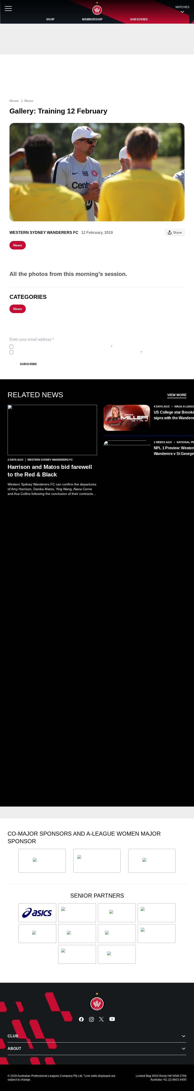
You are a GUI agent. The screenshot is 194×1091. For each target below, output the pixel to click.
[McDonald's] (117, 933)
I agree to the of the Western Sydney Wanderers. (63, 347)
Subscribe (28, 364)
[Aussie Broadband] (77, 912)
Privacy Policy (46, 347)
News (28, 101)
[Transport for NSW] (77, 954)
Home (14, 101)
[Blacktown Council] (156, 912)
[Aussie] (117, 912)
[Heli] (37, 933)
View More (176, 395)
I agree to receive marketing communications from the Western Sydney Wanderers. (78, 352)
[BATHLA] (42, 860)
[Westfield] (117, 954)
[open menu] (8, 8)
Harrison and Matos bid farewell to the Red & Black (50, 471)
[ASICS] (37, 912)
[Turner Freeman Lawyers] (97, 860)
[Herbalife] (151, 860)
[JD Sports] (77, 933)
